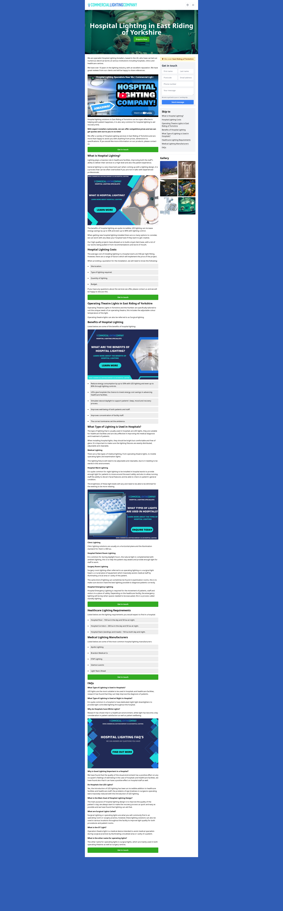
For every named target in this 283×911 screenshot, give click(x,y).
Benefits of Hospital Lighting (174, 130)
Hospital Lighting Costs (171, 119)
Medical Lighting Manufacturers (175, 143)
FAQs (164, 147)
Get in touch (123, 149)
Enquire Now (141, 39)
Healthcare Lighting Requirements (176, 140)
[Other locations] (187, 5)
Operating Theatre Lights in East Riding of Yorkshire (175, 124)
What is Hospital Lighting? (173, 116)
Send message (178, 102)
